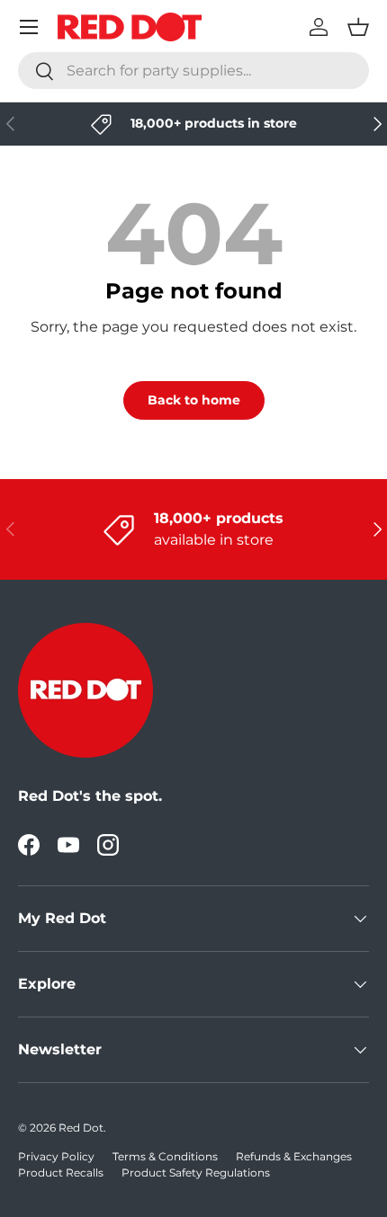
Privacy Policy (56, 1156)
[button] (358, 27)
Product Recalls (61, 1172)
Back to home (194, 400)
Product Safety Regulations (196, 1172)
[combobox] (193, 70)
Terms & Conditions (165, 1156)
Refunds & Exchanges (294, 1156)
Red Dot (81, 1127)
